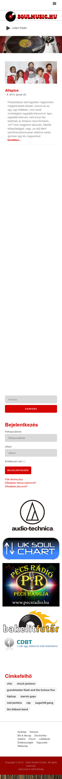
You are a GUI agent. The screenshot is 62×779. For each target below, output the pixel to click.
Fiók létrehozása (14, 479)
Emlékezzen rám (13, 461)
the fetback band (17, 709)
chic (9, 683)
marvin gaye (28, 696)
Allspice (12, 90)
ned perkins (14, 703)
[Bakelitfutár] (31, 621)
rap (28, 703)
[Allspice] (31, 72)
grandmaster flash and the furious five (31, 690)
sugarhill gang (44, 703)
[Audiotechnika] (31, 515)
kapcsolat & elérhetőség (31, 769)
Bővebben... (14, 140)
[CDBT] (31, 644)
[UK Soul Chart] (31, 548)
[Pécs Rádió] (31, 584)
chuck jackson (26, 683)
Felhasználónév (13, 431)
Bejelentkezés (18, 470)
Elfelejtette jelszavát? (16, 486)
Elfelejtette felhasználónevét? (20, 482)
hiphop (11, 696)
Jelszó (8, 446)
